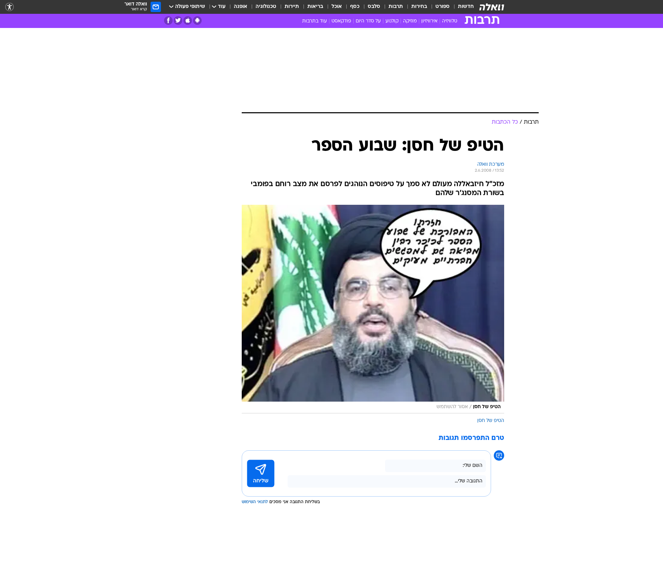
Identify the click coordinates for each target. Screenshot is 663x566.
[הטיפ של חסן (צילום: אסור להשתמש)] (373, 309)
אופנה (240, 6)
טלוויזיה (449, 21)
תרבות (395, 6)
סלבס (374, 6)
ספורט (442, 6)
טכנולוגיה (266, 6)
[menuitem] (462, 7)
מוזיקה (410, 21)
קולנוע (391, 21)
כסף (354, 6)
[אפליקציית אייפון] (187, 20)
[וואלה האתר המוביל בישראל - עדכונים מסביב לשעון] (491, 6)
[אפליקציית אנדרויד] (197, 20)
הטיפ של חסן (490, 421)
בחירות (419, 6)
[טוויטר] (178, 20)
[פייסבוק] (168, 20)
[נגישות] (9, 7)
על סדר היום (368, 21)
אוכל (337, 6)
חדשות (466, 6)
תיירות (292, 6)
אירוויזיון (429, 21)
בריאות (315, 6)
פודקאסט (341, 21)
